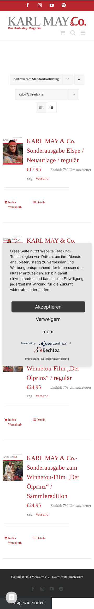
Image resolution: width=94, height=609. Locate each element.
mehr (48, 331)
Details (41, 202)
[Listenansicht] (51, 107)
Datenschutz (59, 577)
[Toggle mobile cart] (62, 32)
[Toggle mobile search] (72, 32)
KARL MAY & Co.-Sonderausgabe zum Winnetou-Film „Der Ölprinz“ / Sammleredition (53, 477)
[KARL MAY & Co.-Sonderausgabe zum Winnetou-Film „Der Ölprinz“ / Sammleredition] (13, 467)
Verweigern (48, 319)
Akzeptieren (48, 306)
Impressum (76, 577)
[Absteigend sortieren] (79, 79)
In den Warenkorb (15, 204)
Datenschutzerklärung (55, 358)
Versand (42, 178)
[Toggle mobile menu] (83, 32)
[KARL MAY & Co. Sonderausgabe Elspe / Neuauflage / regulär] (13, 150)
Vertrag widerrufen (26, 602)
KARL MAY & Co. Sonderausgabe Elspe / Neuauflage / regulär (55, 150)
